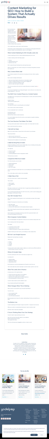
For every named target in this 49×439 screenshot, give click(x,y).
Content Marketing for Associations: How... (40, 386)
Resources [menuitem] (35, 409)
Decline (42, 434)
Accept (34, 434)
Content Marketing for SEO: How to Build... (24, 386)
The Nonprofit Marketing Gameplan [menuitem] (28, 411)
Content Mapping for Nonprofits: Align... (7, 386)
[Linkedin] (16, 23)
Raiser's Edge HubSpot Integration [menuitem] (44, 411)
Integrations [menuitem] (43, 409)
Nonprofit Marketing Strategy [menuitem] (36, 421)
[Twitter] (14, 23)
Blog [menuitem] (26, 422)
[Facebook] (12, 23)
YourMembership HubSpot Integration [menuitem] (44, 416)
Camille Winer (24, 342)
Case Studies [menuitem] (27, 420)
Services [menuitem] (26, 409)
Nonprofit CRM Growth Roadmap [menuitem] (37, 417)
